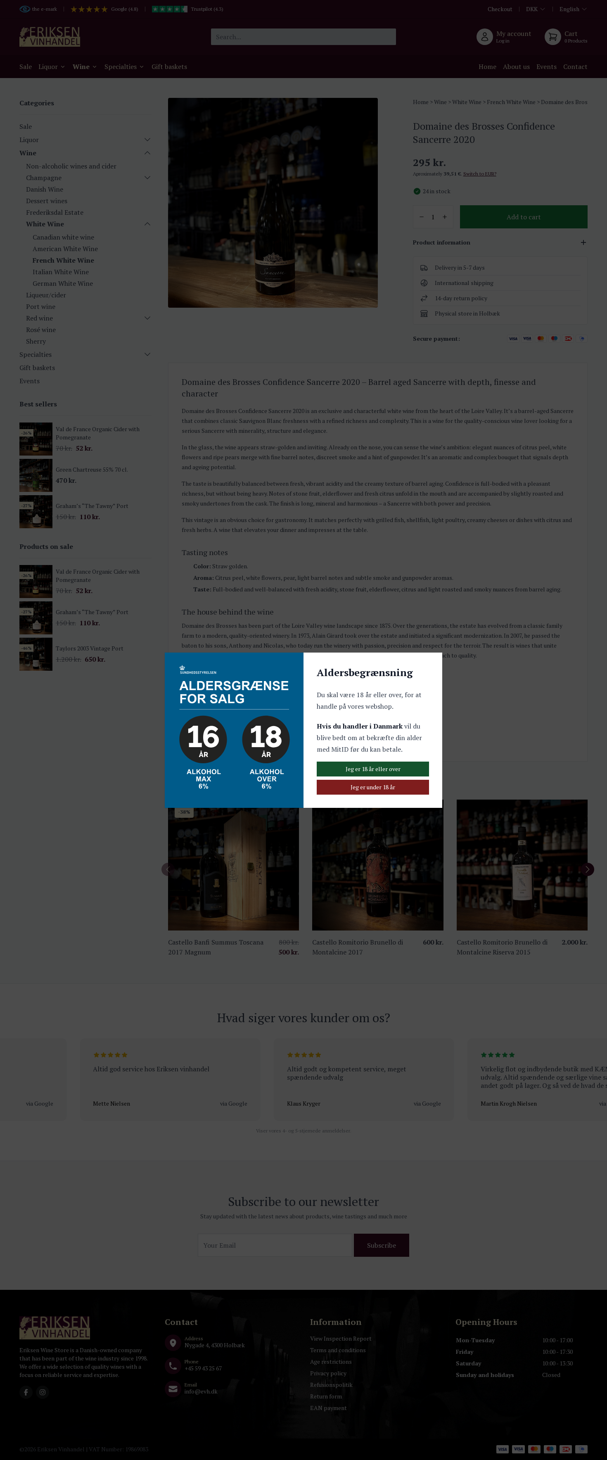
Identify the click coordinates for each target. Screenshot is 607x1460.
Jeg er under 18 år (373, 787)
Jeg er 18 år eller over (373, 769)
